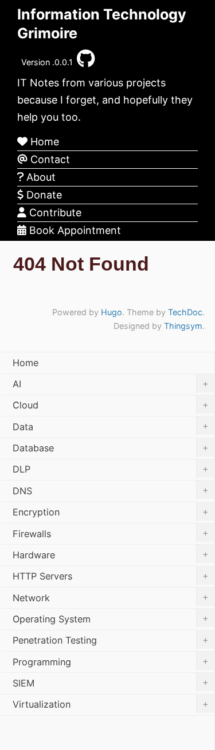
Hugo (111, 312)
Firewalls (111, 533)
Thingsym (183, 326)
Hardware (111, 554)
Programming (111, 661)
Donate (43, 195)
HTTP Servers (111, 576)
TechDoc (185, 312)
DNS (111, 490)
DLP (111, 469)
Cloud (111, 405)
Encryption (111, 512)
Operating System (111, 618)
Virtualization (111, 704)
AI (111, 384)
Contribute (53, 213)
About (40, 177)
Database (111, 448)
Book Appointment (73, 230)
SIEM (111, 682)
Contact (49, 159)
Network (111, 597)
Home (43, 142)
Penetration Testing (111, 640)
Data (111, 426)
